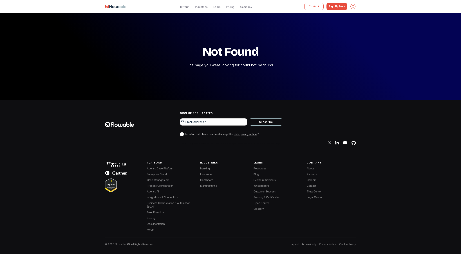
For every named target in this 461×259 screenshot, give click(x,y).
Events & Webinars (265, 179)
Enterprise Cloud (157, 174)
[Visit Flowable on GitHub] (354, 143)
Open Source (262, 203)
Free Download (156, 212)
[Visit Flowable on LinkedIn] (337, 143)
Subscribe (266, 122)
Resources (260, 168)
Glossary (259, 208)
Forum (150, 229)
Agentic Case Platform (160, 168)
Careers (311, 179)
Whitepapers (261, 185)
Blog (256, 174)
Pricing (230, 6)
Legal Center (314, 197)
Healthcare (206, 179)
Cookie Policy (347, 244)
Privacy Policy (244, 143)
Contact (314, 6)
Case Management (158, 179)
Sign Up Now (337, 6)
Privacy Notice (327, 244)
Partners (312, 174)
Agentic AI (153, 191)
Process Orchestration (160, 185)
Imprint (295, 244)
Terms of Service (266, 143)
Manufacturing (208, 185)
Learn (217, 6)
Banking (205, 168)
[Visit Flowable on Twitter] (329, 143)
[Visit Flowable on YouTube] (345, 143)
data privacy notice (245, 134)
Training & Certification (267, 197)
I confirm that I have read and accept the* (222, 134)
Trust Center (314, 191)
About (310, 168)
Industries (201, 6)
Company (246, 6)
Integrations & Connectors (162, 197)
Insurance (206, 174)
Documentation (156, 223)
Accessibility (309, 244)
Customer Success (265, 191)
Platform (184, 6)
